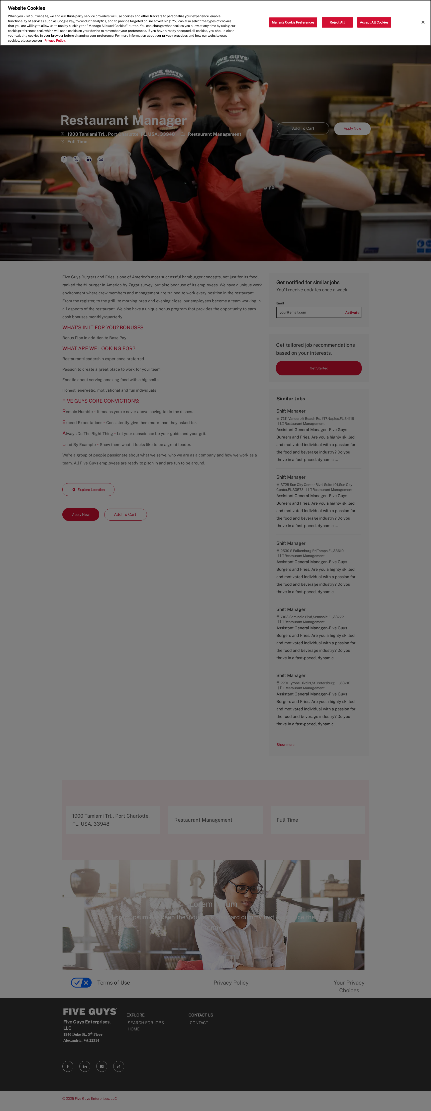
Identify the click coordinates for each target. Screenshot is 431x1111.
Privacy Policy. (55, 40)
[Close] (423, 22)
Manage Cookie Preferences (293, 22)
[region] (215, 22)
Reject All (337, 22)
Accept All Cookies (374, 22)
